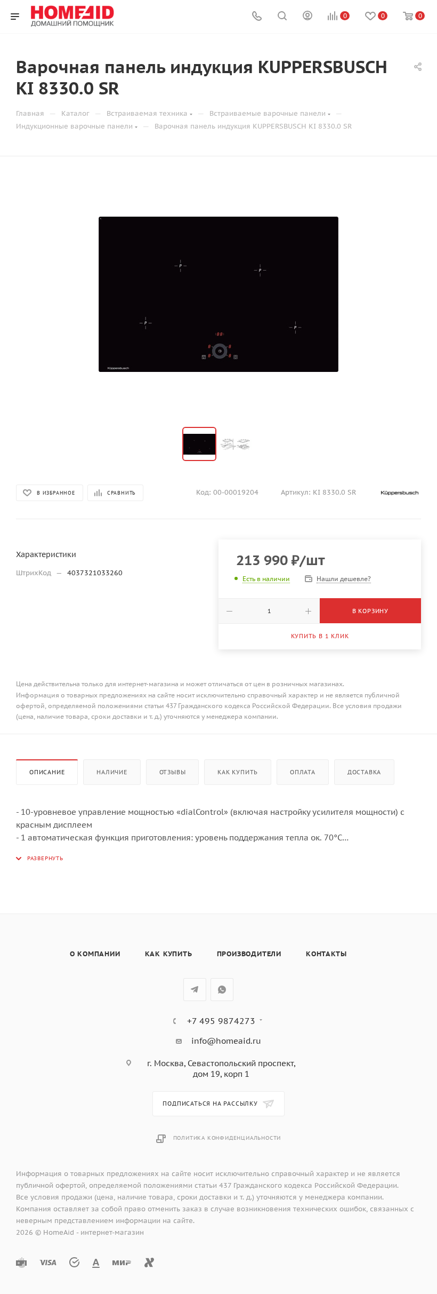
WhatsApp (222, 989)
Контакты (326, 953)
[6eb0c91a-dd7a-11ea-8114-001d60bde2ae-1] (218, 294)
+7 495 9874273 (221, 1021)
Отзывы (172, 772)
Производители (249, 953)
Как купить (237, 772)
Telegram (194, 989)
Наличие (111, 772)
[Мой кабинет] (307, 17)
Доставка (364, 772)
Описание (46, 772)
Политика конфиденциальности (227, 1137)
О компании (95, 953)
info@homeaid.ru (226, 1041)
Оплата (302, 772)
